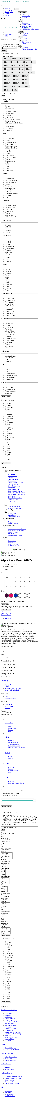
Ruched (8, 195)
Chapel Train (10, 302)
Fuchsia (9, 435)
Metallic (8, 227)
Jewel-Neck (10, 329)
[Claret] (20, 595)
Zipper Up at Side (11, 217)
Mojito (9, 405)
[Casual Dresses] (8, 840)
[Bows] (5, 881)
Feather (8, 250)
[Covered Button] (6, 861)
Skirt (7, 163)
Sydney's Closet (13, 499)
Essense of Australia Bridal (16, 530)
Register (7, 13)
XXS (25, 83)
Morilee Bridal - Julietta (15, 535)
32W (17, 83)
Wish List (7, 8)
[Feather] (4, 890)
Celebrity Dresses (11, 180)
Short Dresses (10, 161)
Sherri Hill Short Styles (15, 498)
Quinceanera (10, 127)
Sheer (8, 213)
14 (7, 66)
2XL (15, 90)
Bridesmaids (10, 108)
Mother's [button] (7, 753)
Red (8, 441)
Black (8, 454)
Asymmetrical (10, 300)
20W (17, 76)
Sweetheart (9, 346)
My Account (8, 10)
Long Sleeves (10, 373)
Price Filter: (7, 46)
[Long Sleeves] (6, 923)
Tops (7, 167)
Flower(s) (9, 252)
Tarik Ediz (11, 501)
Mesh (8, 279)
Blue (8, 420)
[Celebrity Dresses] (6, 855)
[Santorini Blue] (29, 595)
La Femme (11, 487)
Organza (9, 281)
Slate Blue (10, 418)
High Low (9, 186)
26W (17, 79)
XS (7, 86)
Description (8, 618)
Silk (7, 286)
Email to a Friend (6, 615)
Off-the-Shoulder (11, 333)
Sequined (9, 284)
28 (29, 69)
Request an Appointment (21, 1)
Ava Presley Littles (14, 517)
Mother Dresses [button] (9, 518)
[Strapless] (5, 933)
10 (26, 62)
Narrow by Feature (9, 99)
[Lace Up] (6, 865)
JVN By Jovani (13, 484)
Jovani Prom (12, 481)
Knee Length (10, 308)
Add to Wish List (6, 609)
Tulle (7, 290)
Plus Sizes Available (12, 193)
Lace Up (9, 209)
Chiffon (8, 271)
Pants (8, 153)
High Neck (9, 327)
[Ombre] (3, 875)
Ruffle (8, 257)
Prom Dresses (10, 125)
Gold (8, 450)
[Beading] (5, 880)
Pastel (8, 232)
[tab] (21, 486)
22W (26, 76)
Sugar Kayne (12, 515)
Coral (8, 444)
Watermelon (10, 437)
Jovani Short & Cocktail (15, 482)
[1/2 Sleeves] (6, 920)
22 (7, 69)
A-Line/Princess (11, 356)
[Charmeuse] (4, 886)
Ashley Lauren (12, 476)
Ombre (8, 230)
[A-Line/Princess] (5, 911)
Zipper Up (9, 215)
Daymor (10, 522)
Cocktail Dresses (11, 112)
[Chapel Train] (5, 898)
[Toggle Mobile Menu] (1, 716)
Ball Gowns (10, 138)
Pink (8, 431)
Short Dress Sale (13, 544)
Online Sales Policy (6, 613)
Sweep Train (10, 311)
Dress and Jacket (11, 142)
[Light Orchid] (25, 595)
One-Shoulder (10, 335)
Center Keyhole (11, 182)
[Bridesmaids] (8, 838)
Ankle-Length (10, 298)
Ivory (8, 446)
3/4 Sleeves (9, 372)
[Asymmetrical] (5, 896)
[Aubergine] (7, 595)
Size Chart (4, 611)
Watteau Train (10, 315)
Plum (8, 439)
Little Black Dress (11, 146)
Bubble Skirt (10, 178)
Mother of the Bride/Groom (14, 123)
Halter (8, 325)
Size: (2, 573)
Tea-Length (9, 313)
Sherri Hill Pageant (14, 506)
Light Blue (10, 416)
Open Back (9, 190)
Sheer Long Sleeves (12, 375)
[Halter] (5, 905)
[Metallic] (3, 871)
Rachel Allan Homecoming (16, 494)
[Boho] (6, 846)
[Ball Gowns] (6, 845)
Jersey (8, 275)
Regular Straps (10, 389)
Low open (9, 211)
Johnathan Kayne (13, 479)
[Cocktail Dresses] (8, 841)
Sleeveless (9, 379)
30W (8, 83)
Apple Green (10, 407)
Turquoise (9, 414)
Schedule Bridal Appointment (13, 688)
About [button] (7, 763)
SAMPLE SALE (13, 546)
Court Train (9, 304)
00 (15, 59)
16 (14, 66)
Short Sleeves (10, 377)
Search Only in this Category (11, 44)
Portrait (8, 336)
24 (14, 69)
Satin (7, 282)
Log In (7, 15)
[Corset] (6, 858)
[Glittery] (3, 870)
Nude (8, 448)
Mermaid (9, 360)
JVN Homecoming (14, 486)
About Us (7, 696)
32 (14, 73)
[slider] (34, 800)
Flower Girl (9, 117)
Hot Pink (9, 433)
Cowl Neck (9, 323)
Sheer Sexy (9, 159)
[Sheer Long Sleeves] (6, 925)
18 (22, 66)
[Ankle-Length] (5, 895)
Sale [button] (6, 537)
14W (22, 73)
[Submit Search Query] (22, 790)
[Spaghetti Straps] (5, 931)
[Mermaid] (5, 915)
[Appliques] (5, 878)
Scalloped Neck (11, 338)
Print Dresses (10, 155)
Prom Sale (11, 542)
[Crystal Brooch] (5, 883)
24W (8, 79)
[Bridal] (8, 836)
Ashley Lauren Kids (14, 513)
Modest (8, 152)
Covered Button (11, 205)
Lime (8, 411)
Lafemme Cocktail (13, 489)
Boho (8, 140)
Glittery (8, 225)
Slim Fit (8, 361)
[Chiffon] (4, 888)
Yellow (9, 403)
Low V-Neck (10, 331)
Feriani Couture (13, 523)
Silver (8, 458)
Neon (8, 229)
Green (8, 409)
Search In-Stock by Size (11, 54)
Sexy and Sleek (11, 157)
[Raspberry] (11, 595)
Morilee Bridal (12, 534)
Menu (16, 9)
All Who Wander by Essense (17, 529)
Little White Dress (11, 148)
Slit (7, 197)
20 (29, 66)
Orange (9, 443)
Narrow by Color (9, 400)
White (8, 459)
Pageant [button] (7, 503)
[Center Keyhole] (6, 856)
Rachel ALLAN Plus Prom (16, 493)
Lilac (8, 426)
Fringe (8, 254)
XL (7, 90)
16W (31, 73)
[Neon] (3, 873)
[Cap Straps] (5, 928)
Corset (8, 184)
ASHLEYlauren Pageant (15, 508)
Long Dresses (10, 150)
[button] (22, 12)
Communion (10, 113)
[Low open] (6, 866)
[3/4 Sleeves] (6, 921)
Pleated (8, 192)
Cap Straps (9, 387)
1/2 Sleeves (9, 370)
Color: (3, 591)
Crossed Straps (10, 207)
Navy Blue (10, 422)
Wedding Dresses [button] (10, 525)
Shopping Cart (9, 12)
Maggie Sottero (13, 532)
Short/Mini (9, 309)
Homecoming (10, 121)
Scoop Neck (10, 340)
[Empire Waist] (5, 913)
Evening (8, 115)
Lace (7, 256)
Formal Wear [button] (9, 723)
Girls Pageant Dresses (13, 119)
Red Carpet (9, 128)
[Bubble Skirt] (6, 853)
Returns (7, 686)
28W (26, 79)
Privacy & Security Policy (12, 690)
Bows (8, 244)
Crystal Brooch (11, 246)
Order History (9, 706)
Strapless (9, 344)
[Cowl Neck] (5, 903)
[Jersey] (4, 891)
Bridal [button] (7, 737)
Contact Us (8, 685)
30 (7, 73)
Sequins (8, 261)
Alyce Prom (12, 474)
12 (34, 62)
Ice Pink (9, 429)
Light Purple (10, 428)
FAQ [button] (6, 778)
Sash (7, 259)
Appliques (9, 241)
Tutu (7, 168)
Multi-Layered (10, 188)
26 (22, 69)
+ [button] (5, 472)
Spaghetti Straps (11, 391)
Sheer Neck (9, 342)
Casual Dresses (11, 110)
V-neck (8, 348)
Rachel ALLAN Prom (15, 491)
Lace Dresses (10, 144)
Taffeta (8, 288)
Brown (9, 452)
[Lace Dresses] (6, 850)
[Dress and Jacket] (6, 848)
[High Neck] (5, 906)
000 (7, 59)
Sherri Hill (11, 496)
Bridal (8, 106)
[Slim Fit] (5, 916)
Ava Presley (12, 477)
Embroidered (10, 248)
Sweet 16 (9, 130)
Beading (8, 242)
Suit (7, 165)
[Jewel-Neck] (5, 908)
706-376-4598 (5, 1)
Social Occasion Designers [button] (13, 470)
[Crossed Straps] (6, 863)
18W (8, 76)
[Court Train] (5, 900)
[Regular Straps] (5, 930)
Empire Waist (10, 358)
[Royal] (16, 595)
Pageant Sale (12, 541)
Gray (8, 456)
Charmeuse (9, 269)
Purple (8, 424)
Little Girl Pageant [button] (10, 510)
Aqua (8, 413)
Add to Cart (5, 604)
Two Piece (9, 170)
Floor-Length (10, 306)
